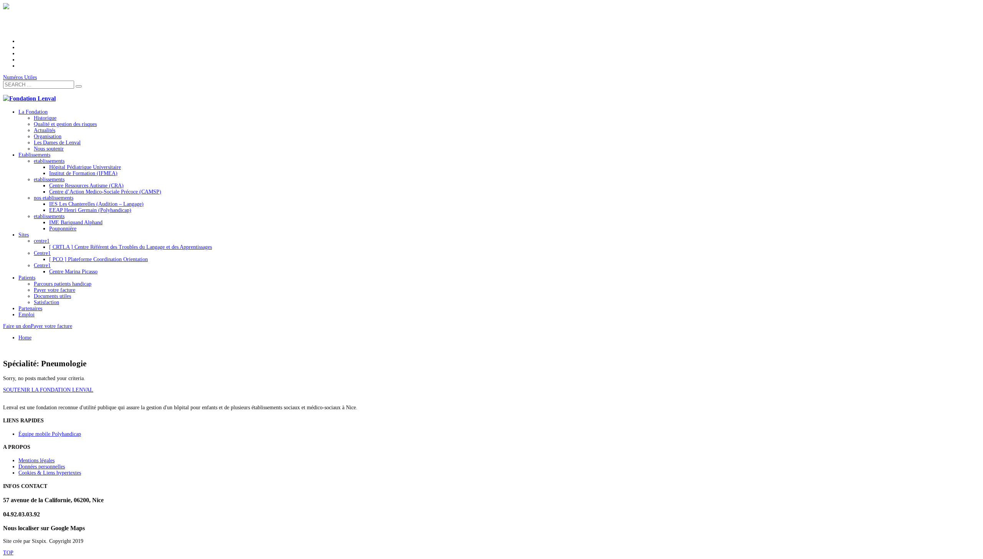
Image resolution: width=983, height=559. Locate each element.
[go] (79, 86)
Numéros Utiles (20, 77)
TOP (8, 553)
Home (24, 338)
